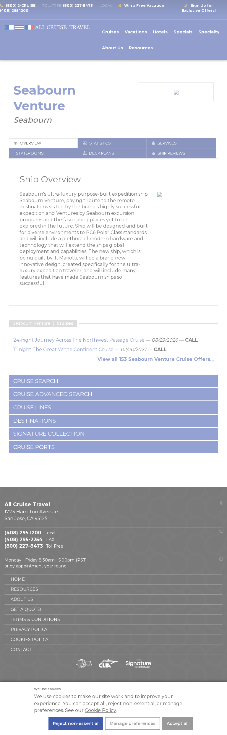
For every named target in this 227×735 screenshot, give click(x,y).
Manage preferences (132, 723)
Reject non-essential (75, 723)
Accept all (178, 723)
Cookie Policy (100, 710)
